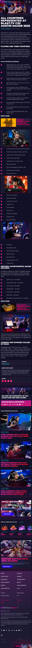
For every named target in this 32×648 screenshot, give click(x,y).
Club (18, 588)
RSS (17, 595)
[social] (1, 630)
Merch (2, 602)
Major (19, 582)
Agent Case (3, 642)
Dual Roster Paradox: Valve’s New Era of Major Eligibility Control (23, 307)
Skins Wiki (19, 600)
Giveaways (4, 579)
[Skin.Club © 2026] (10, 608)
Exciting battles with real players (15, 560)
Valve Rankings (21, 585)
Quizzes (19, 576)
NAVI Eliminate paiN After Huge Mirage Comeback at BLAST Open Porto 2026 (14, 492)
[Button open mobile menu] (29, 2)
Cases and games (5, 600)
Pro (18, 602)
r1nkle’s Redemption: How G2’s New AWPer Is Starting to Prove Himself (14, 464)
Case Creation (5, 588)
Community (3, 15)
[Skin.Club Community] (11, 2)
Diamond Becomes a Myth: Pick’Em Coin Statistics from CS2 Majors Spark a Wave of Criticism (23, 122)
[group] (5, 530)
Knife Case (3, 639)
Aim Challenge (5, 582)
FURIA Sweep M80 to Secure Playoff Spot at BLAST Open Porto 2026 (15, 436)
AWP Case (19, 639)
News (7, 15)
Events (3, 585)
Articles (19, 573)
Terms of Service (5, 595)
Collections (4, 576)
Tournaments (21, 579)
